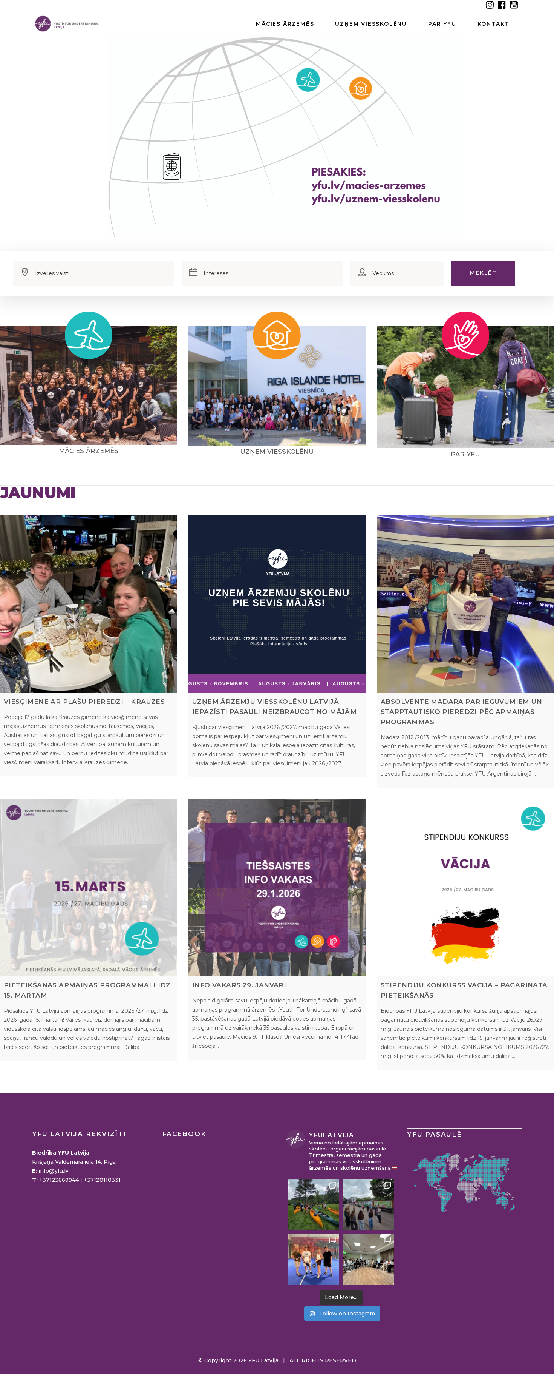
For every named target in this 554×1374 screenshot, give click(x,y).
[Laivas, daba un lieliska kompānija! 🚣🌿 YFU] (313, 1204)
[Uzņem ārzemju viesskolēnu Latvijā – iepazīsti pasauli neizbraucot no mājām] (277, 604)
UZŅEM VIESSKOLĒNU (277, 451)
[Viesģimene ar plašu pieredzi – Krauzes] (88, 604)
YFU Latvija (263, 1360)
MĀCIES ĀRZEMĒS (88, 451)
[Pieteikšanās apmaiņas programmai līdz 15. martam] (88, 887)
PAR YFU (465, 454)
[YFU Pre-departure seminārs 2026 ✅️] (368, 1259)
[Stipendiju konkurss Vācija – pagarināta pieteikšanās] (465, 887)
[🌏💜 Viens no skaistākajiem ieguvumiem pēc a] (313, 1259)
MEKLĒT (483, 273)
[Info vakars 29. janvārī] (277, 887)
